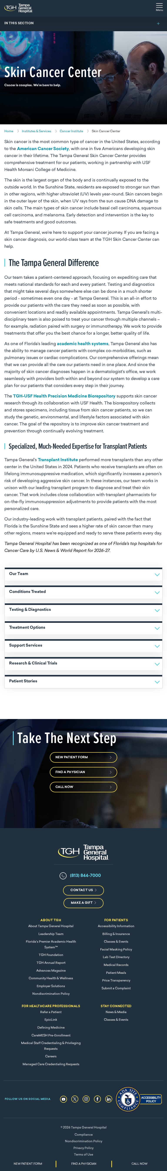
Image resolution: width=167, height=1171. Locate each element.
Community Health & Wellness (51, 978)
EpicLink (51, 1020)
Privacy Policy (83, 1148)
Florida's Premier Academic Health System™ (51, 944)
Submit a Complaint (116, 988)
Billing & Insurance (116, 934)
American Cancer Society (43, 149)
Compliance (84, 1135)
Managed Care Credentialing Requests (51, 1064)
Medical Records (116, 965)
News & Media (116, 1012)
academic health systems (83, 344)
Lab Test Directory (116, 957)
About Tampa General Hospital (50, 926)
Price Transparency (116, 980)
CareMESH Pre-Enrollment (51, 1035)
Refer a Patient (51, 1012)
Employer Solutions (51, 986)
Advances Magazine (51, 970)
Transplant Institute (58, 460)
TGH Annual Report (51, 963)
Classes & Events (116, 941)
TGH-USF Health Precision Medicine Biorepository (64, 396)
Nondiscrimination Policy (51, 994)
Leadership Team (50, 934)
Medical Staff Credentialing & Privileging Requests (51, 1046)
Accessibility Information (116, 926)
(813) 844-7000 (85, 876)
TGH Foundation (51, 955)
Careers (51, 1056)
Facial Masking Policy (116, 949)
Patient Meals (116, 973)
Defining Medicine (51, 1027)
